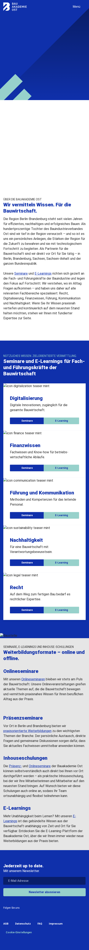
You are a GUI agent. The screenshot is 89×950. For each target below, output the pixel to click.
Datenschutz (23, 923)
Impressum (56, 923)
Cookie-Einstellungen (18, 932)
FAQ (39, 923)
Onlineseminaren (33, 679)
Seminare (15, 71)
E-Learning (40, 71)
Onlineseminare (40, 766)
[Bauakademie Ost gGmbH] (15, 6)
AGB (5, 923)
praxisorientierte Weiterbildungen (27, 731)
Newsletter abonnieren (44, 892)
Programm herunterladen (32, 173)
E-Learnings (43, 273)
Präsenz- (15, 766)
